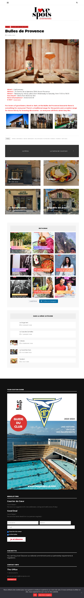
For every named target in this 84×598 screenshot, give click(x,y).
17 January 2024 (26, 334)
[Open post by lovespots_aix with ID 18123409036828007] (20, 265)
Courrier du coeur (15, 531)
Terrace (58, 138)
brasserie (31, 138)
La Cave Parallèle (18, 208)
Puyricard (46, 138)
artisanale (19, 138)
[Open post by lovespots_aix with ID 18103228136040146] (65, 287)
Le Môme (25, 151)
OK (35, 595)
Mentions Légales (45, 595)
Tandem (51, 179)
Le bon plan (13, 534)
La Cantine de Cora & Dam (59, 151)
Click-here (17, 100)
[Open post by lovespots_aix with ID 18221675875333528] (20, 242)
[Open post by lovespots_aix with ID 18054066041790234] (42, 242)
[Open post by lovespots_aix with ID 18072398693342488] (65, 265)
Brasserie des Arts (56, 208)
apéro (14, 138)
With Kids (64, 138)
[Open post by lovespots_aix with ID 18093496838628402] (20, 287)
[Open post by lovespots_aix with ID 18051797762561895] (65, 242)
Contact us (12, 579)
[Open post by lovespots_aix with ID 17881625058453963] (42, 287)
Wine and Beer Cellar (19, 27)
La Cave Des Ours (25, 350)
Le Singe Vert (23, 322)
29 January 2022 (26, 325)
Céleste (22, 341)
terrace (52, 138)
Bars (7, 27)
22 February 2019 (27, 343)
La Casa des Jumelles (26, 331)
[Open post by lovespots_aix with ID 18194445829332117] (42, 265)
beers (25, 138)
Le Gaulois (14, 179)
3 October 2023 (26, 352)
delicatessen (39, 138)
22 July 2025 (25, 361)
